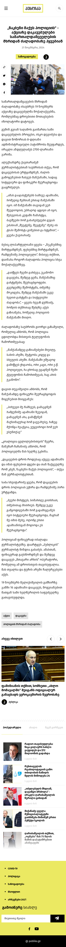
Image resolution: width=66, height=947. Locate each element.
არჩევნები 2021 (17, 899)
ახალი (33, 727)
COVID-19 (12, 868)
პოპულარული (12, 727)
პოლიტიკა (14, 876)
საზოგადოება (27, 56)
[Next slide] (61, 639)
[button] (59, 8)
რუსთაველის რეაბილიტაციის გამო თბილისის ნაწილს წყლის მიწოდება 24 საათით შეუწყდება (38, 771)
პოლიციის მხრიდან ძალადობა (21, 624)
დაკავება (20, 615)
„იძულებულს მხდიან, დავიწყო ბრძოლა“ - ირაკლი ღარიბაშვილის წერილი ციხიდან (40, 793)
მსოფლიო (14, 891)
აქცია (6, 615)
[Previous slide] (51, 639)
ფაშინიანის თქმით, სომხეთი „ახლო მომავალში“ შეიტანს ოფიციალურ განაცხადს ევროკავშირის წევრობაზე (30, 690)
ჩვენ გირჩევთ (54, 727)
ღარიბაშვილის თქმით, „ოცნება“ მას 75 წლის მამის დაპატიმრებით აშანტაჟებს (39, 838)
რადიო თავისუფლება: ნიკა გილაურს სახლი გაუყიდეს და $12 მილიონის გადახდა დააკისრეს (39, 748)
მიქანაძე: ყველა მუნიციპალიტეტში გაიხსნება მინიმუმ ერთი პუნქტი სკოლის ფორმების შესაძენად (40, 815)
